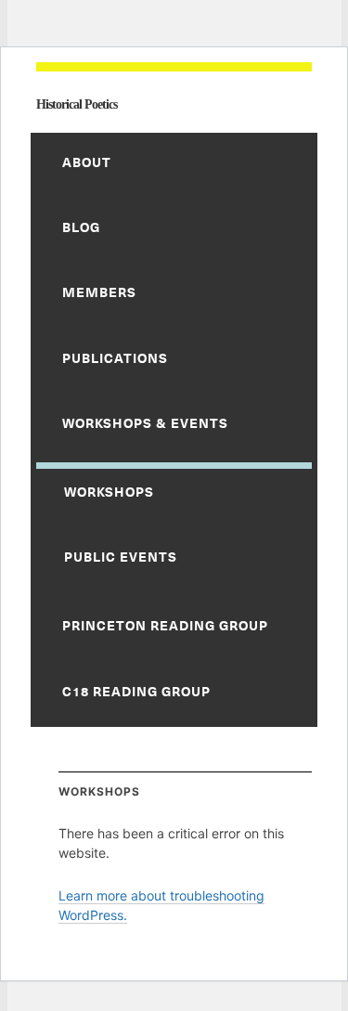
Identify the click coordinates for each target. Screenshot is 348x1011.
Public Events (120, 556)
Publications (115, 358)
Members (99, 292)
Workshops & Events (145, 423)
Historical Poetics (76, 104)
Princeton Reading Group (165, 625)
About (86, 162)
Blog (81, 227)
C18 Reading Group (136, 691)
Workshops (109, 491)
